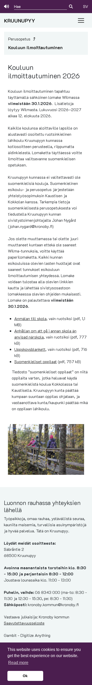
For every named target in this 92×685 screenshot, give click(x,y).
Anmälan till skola (30, 318)
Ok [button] (25, 676)
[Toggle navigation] (81, 20)
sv (85, 6)
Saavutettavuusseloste (24, 623)
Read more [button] (18, 662)
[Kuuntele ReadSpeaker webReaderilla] (7, 6)
